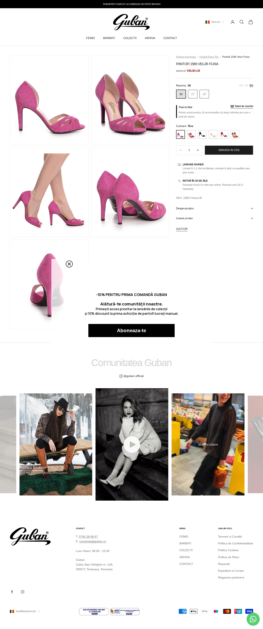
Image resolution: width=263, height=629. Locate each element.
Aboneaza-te (131, 330)
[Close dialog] (69, 264)
